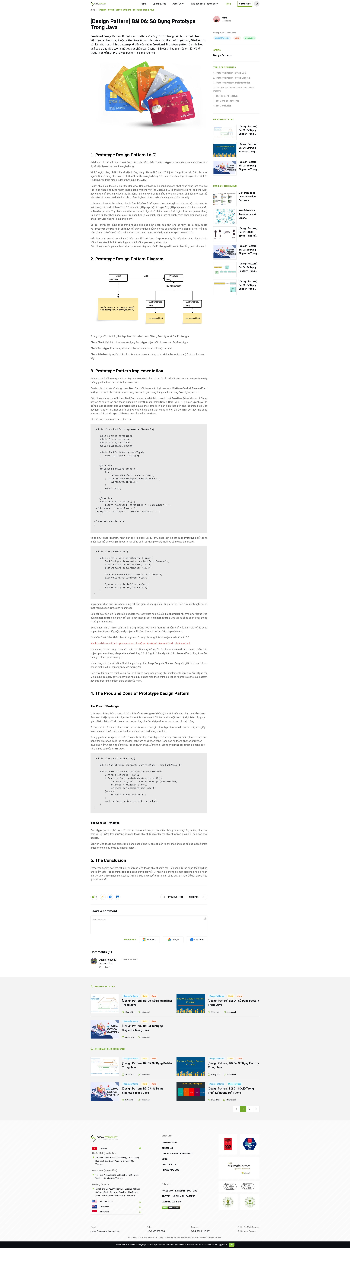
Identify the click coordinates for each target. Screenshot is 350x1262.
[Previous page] (236, 1109)
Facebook (167, 1190)
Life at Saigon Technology (204, 3)
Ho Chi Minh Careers (183, 1196)
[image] (205, 918)
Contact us (245, 3)
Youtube (192, 1190)
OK (232, 1245)
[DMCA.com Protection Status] (181, 1207)
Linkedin (180, 1190)
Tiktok (166, 1196)
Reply (107, 967)
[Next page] (256, 1109)
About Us (177, 3)
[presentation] (149, 925)
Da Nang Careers (172, 1201)
